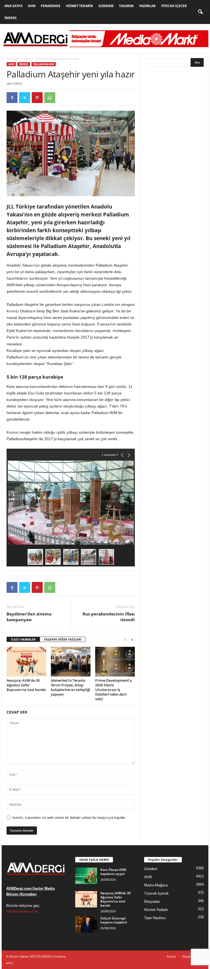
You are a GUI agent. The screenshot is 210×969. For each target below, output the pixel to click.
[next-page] (132, 639)
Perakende (50, 6)
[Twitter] (24, 97)
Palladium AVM (43, 64)
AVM (31, 6)
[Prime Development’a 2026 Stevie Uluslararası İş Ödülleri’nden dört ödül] (115, 661)
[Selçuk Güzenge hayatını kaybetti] (86, 924)
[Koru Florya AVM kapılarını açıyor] (86, 876)
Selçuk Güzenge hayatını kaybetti (113, 920)
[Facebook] (12, 97)
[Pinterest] (37, 97)
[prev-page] (125, 639)
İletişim (187, 956)
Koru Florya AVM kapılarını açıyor (113, 871)
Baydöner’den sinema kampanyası (29, 616)
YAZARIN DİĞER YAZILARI (62, 639)
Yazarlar (147, 6)
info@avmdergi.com (22, 911)
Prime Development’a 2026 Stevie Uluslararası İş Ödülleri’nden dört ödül (113, 689)
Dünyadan (152, 901)
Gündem (105, 6)
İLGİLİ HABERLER (23, 639)
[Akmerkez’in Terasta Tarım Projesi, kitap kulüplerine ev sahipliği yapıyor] (71, 661)
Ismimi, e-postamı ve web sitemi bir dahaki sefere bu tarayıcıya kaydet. (69, 818)
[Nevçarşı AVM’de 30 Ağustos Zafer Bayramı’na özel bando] (26, 661)
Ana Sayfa (13, 6)
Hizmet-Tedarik (156, 910)
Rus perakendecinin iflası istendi (109, 616)
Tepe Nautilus (155, 918)
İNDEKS (23, 64)
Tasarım (126, 6)
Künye (171, 956)
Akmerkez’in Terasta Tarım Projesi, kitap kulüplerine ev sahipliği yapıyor (70, 687)
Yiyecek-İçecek (174, 6)
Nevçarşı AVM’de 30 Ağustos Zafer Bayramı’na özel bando (26, 685)
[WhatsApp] (49, 97)
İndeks (10, 18)
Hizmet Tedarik (79, 6)
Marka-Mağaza (156, 885)
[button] (200, 12)
